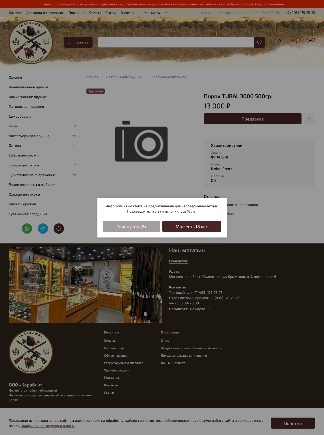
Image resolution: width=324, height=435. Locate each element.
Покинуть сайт (131, 226)
